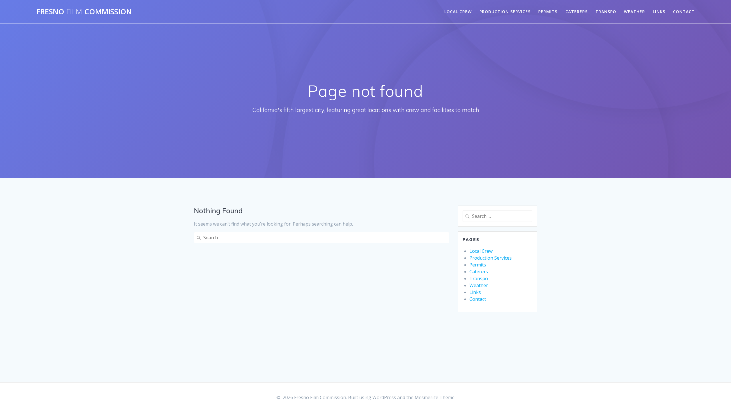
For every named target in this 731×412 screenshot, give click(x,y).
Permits (547, 11)
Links (659, 11)
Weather (634, 11)
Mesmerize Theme (435, 397)
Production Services (505, 11)
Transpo (605, 11)
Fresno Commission (84, 11)
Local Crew (458, 11)
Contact (684, 11)
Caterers (576, 11)
